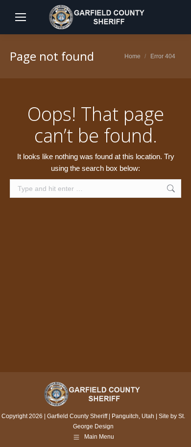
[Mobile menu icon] (20, 17)
